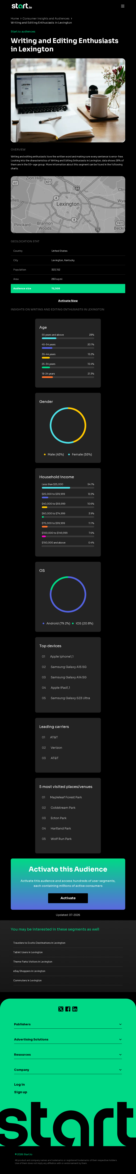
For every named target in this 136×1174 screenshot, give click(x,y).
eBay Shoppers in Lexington (29, 971)
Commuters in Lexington (27, 980)
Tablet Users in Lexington (28, 952)
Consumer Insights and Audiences (46, 18)
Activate (68, 898)
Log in (19, 1085)
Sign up (20, 1092)
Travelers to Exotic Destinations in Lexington (39, 942)
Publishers (22, 1024)
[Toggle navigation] (121, 5)
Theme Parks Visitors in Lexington (32, 961)
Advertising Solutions (31, 1039)
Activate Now (68, 300)
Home (15, 18)
